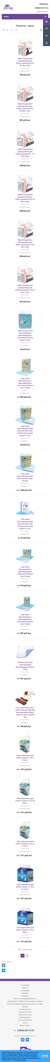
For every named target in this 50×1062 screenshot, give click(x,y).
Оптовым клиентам (25, 1020)
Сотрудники (25, 990)
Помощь (25, 1006)
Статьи (25, 1023)
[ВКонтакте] (3, 965)
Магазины (25, 996)
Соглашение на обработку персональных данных (25, 1001)
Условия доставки (25, 1012)
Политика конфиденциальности (25, 998)
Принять (45, 1056)
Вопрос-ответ (25, 1025)
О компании (25, 985)
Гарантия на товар (25, 1014)
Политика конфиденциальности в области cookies (25, 1004)
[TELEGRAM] (3, 970)
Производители (25, 1017)
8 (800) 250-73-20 (41, 8)
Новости (25, 988)
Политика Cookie (20, 1060)
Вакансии (25, 993)
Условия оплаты (25, 1009)
